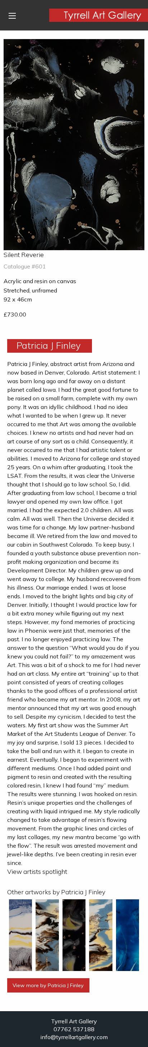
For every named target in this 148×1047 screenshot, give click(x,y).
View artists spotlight (37, 871)
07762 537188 (74, 1029)
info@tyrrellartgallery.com (74, 1037)
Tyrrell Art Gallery (74, 1021)
